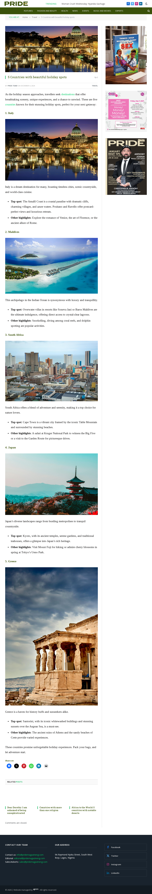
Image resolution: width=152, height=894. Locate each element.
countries (10, 104)
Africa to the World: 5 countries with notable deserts (84, 810)
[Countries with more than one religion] (51, 796)
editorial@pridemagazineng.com (29, 858)
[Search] (148, 11)
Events (85, 10)
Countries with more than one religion (50, 809)
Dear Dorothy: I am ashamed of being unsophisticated (17, 810)
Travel (95, 86)
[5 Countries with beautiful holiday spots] (51, 49)
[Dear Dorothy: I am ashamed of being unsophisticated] (19, 796)
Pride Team (12, 86)
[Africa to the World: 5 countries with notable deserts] (83, 796)
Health (64, 10)
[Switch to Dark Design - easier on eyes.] (146, 4)
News (75, 10)
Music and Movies (102, 10)
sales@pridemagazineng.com (33, 861)
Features (28, 10)
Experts (119, 10)
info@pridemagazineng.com (30, 854)
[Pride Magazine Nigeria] (16, 3)
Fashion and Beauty (47, 10)
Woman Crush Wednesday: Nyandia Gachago (83, 4)
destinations (68, 94)
